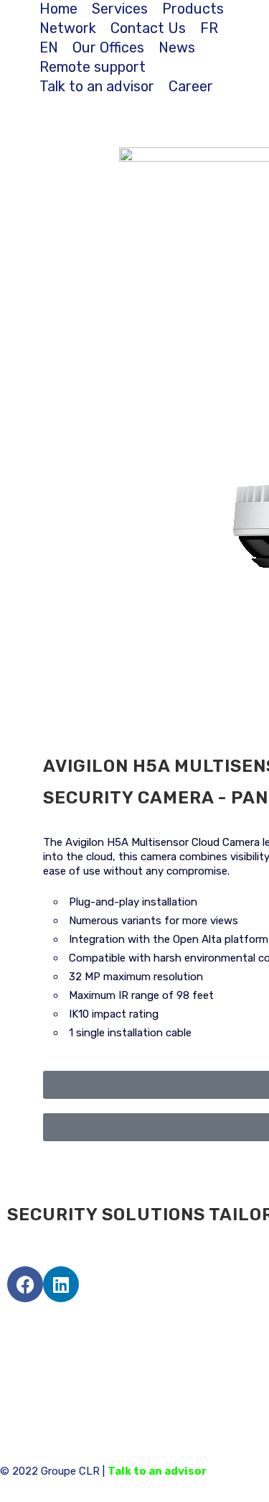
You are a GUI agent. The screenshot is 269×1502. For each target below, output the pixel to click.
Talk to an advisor (157, 1471)
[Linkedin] (61, 1284)
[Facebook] (25, 1284)
